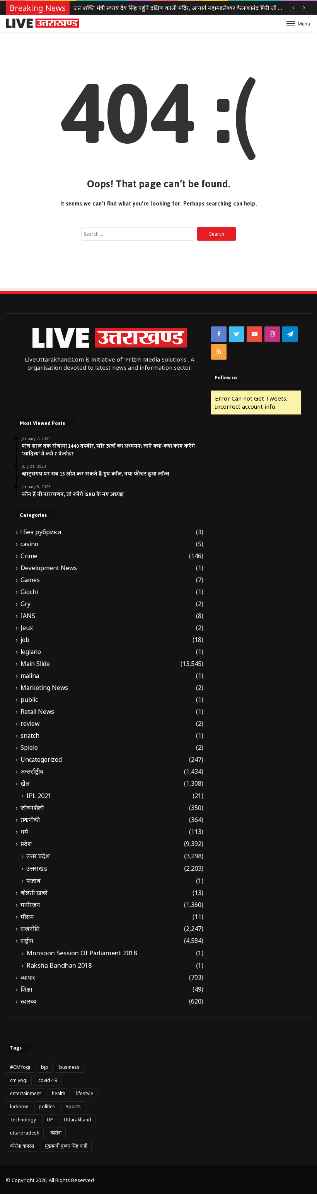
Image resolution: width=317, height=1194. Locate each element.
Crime (28, 556)
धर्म (24, 832)
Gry (25, 604)
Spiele (29, 748)
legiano (30, 652)
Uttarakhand (77, 1119)
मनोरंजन (30, 905)
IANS (27, 616)
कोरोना (55, 1132)
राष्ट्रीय (26, 941)
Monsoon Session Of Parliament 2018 (81, 953)
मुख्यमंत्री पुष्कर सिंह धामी (66, 1146)
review (29, 724)
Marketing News (44, 688)
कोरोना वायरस (22, 1146)
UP (50, 1119)
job (24, 640)
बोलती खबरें (34, 893)
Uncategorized (41, 760)
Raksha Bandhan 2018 (59, 965)
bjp (44, 1067)
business (69, 1067)
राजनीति (29, 929)
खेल (25, 784)
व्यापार (27, 977)
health (58, 1093)
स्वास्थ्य (28, 1001)
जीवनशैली (32, 808)
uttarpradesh (24, 1132)
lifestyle (84, 1093)
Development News (48, 568)
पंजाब (33, 880)
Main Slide (35, 664)
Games (30, 580)
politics (47, 1106)
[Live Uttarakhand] (42, 23)
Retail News (37, 712)
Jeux (26, 628)
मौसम (27, 917)
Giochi (29, 592)
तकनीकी (30, 820)
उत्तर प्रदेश (38, 856)
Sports (73, 1106)
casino (29, 544)
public (29, 700)
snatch (29, 736)
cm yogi (18, 1080)
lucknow (19, 1106)
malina (29, 676)
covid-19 (47, 1080)
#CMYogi (20, 1067)
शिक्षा (26, 989)
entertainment (25, 1093)
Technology (23, 1119)
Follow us (226, 377)
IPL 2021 (38, 795)
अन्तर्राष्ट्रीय (31, 772)
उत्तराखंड (36, 868)
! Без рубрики (40, 532)
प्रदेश (26, 844)
